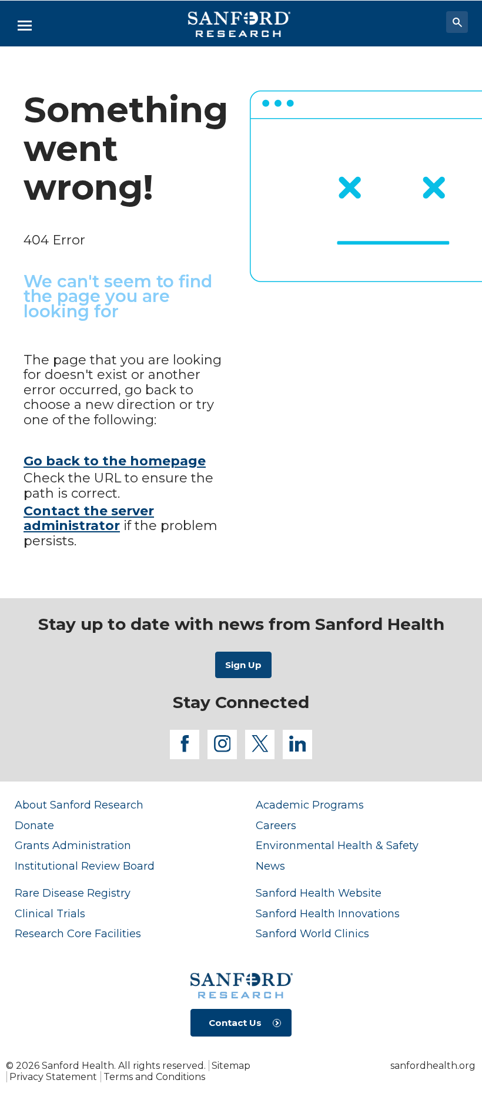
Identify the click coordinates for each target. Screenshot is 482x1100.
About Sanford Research (79, 804)
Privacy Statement (53, 1076)
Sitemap (231, 1065)
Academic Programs (310, 804)
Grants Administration (73, 845)
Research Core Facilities (78, 933)
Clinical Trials (50, 913)
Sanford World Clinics (312, 933)
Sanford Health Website (318, 893)
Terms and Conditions (154, 1076)
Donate (34, 825)
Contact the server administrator (89, 518)
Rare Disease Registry (72, 893)
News (270, 866)
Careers (276, 825)
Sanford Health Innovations (328, 913)
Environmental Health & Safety (337, 845)
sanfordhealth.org (433, 1065)
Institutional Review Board (85, 866)
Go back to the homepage (115, 461)
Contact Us (235, 1022)
